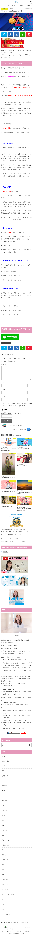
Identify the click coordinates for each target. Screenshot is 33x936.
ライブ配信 (5, 889)
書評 (3, 899)
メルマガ (13, 5)
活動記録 (4, 800)
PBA (3, 795)
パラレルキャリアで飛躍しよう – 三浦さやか (19, 931)
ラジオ (3, 850)
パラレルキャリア (5, 8)
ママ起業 (4, 785)
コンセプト (5, 835)
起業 (3, 825)
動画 (3, 820)
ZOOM (3, 766)
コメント (3, 364)
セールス (4, 815)
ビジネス (4, 830)
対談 (3, 909)
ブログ (3, 864)
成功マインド (5, 840)
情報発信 (4, 810)
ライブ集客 (5, 884)
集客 (3, 805)
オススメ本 (5, 859)
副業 (3, 869)
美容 (3, 904)
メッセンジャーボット (8, 894)
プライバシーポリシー (20, 929)
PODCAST (5, 879)
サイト (3, 396)
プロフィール (6, 5)
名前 (3, 382)
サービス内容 (20, 5)
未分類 (3, 756)
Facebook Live (6, 780)
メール (3, 389)
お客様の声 (28, 5)
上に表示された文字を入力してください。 (13, 413)
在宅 (3, 874)
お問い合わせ (27, 927)
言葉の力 (4, 855)
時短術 (3, 790)
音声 (3, 771)
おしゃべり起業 (6, 914)
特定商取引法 (10, 929)
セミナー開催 (5, 761)
